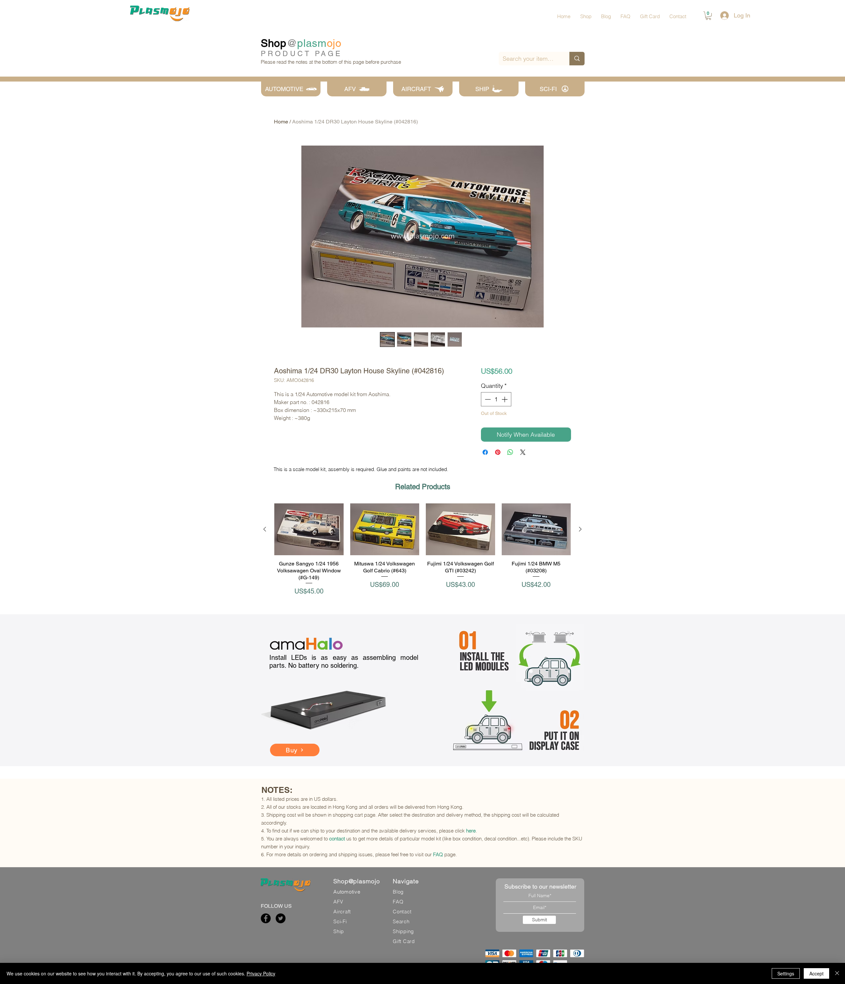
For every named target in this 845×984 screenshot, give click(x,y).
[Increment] (505, 399)
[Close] (837, 973)
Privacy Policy (261, 973)
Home (281, 122)
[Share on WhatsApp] (510, 452)
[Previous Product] (265, 529)
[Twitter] (281, 918)
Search (401, 921)
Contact (402, 911)
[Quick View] (309, 529)
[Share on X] (523, 452)
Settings (785, 973)
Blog (398, 892)
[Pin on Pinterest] (498, 452)
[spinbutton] (496, 399)
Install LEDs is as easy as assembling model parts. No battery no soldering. (343, 661)
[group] (422, 549)
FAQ (438, 854)
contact (337, 838)
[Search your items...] (577, 58)
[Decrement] (487, 399)
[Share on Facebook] (485, 452)
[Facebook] (266, 918)
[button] (708, 16)
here (471, 831)
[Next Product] (580, 529)
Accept (816, 973)
